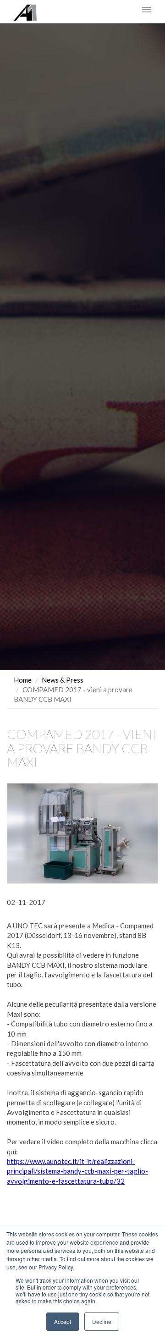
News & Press (62, 680)
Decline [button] (101, 1321)
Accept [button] (62, 1321)
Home (23, 680)
